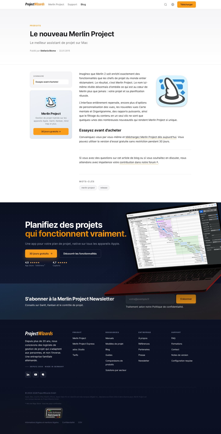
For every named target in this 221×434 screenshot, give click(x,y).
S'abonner (186, 298)
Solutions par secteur (116, 370)
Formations (176, 343)
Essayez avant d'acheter (47, 82)
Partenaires (144, 349)
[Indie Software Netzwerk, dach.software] (53, 413)
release (103, 187)
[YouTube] (36, 375)
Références (144, 343)
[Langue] (172, 4)
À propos (142, 338)
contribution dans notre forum (138, 162)
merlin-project (88, 187)
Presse (141, 355)
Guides (109, 355)
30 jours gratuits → (51, 131)
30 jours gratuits (39, 253)
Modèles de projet (114, 343)
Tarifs (75, 355)
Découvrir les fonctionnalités (80, 253)
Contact (175, 349)
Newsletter (143, 360)
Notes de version (179, 355)
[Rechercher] (165, 4)
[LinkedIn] (28, 375)
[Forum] (43, 375)
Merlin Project (56, 4)
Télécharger (186, 4)
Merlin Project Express (83, 343)
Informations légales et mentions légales (42, 422)
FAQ (173, 338)
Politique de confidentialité (167, 306)
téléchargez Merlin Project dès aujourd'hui (151, 137)
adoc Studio (78, 349)
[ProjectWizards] (44, 333)
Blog (83, 4)
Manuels (110, 338)
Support (72, 4)
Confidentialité (68, 422)
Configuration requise (181, 360)
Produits (35, 25)
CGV (80, 422)
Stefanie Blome (48, 50)
